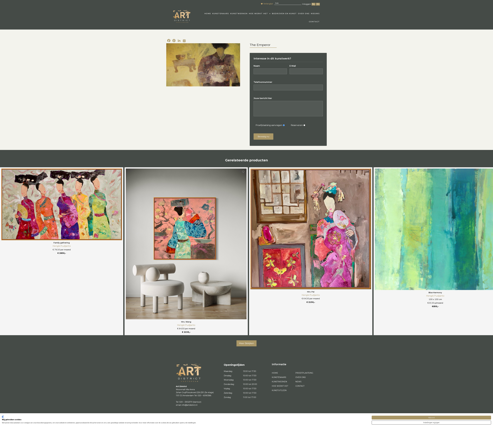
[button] (259, 13)
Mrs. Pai (310, 292)
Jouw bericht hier (263, 98)
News (298, 382)
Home (275, 373)
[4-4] (203, 64)
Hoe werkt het (258, 13)
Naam (257, 66)
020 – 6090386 (204, 395)
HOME (207, 13)
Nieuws (315, 13)
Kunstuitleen (279, 390)
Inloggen (306, 4)
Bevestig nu (263, 136)
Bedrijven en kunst (284, 13)
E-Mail (293, 66)
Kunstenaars (220, 13)
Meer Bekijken (246, 343)
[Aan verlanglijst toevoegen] (119, 172)
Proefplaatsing (304, 373)
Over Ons (304, 13)
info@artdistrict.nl (189, 405)
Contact (314, 22)
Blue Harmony (435, 292)
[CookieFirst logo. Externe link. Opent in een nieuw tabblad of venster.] (3, 417)
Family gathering (62, 243)
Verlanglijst (268, 4)
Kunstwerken (239, 13)
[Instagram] (184, 41)
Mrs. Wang (186, 322)
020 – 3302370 (186, 402)
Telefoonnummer (263, 82)
